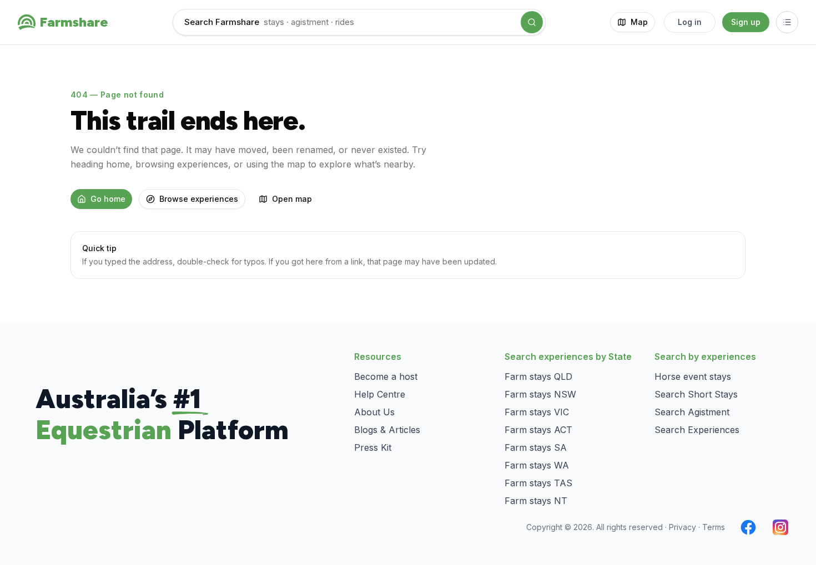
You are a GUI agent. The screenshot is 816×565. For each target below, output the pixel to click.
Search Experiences (696, 429)
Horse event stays (692, 376)
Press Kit (372, 447)
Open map (292, 198)
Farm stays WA (537, 465)
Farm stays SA (536, 447)
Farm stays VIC (537, 412)
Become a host (385, 376)
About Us (374, 412)
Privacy (682, 527)
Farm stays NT (536, 500)
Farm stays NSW (540, 394)
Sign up (745, 22)
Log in (690, 22)
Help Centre (379, 394)
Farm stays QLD (538, 376)
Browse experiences (198, 198)
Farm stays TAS (538, 482)
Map (639, 22)
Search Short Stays (696, 394)
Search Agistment (691, 412)
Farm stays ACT (538, 429)
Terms (713, 527)
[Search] (532, 22)
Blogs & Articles (387, 429)
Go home (107, 198)
